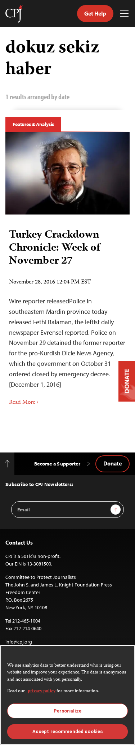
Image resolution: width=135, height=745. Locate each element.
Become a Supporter (57, 463)
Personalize (67, 711)
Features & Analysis (33, 124)
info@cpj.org (18, 641)
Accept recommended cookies (67, 731)
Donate (112, 463)
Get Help (95, 13)
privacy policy (41, 691)
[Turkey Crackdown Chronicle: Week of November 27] (67, 173)
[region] (67, 695)
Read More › (24, 402)
